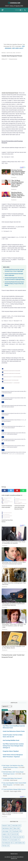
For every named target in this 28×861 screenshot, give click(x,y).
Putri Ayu (5, 845)
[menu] (2, 10)
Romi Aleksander (7, 842)
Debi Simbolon (7, 828)
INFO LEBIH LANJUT (17, 48)
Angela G (6, 834)
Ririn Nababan (6, 837)
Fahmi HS (14, 834)
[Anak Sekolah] (14, 3)
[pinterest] (17, 490)
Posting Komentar (13, 59)
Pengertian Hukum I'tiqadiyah (11, 751)
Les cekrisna (8, 857)
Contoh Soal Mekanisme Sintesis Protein (14, 731)
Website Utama (14, 853)
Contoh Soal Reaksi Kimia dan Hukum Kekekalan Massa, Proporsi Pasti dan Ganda (14, 283)
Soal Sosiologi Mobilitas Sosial (11, 740)
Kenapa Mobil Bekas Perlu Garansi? (12, 778)
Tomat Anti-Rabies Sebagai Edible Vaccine (14, 789)
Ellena (16, 828)
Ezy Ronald (17, 831)
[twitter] (11, 490)
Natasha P (6, 825)
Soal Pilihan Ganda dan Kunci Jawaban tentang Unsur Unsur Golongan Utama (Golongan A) (13, 745)
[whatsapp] (23, 490)
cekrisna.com (14, 858)
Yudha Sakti (16, 825)
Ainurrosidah (15, 839)
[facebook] (5, 490)
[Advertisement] (14, 28)
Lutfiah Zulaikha (19, 842)
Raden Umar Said (18, 837)
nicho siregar (6, 831)
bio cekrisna (14, 857)
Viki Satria (5, 839)
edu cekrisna (20, 857)
